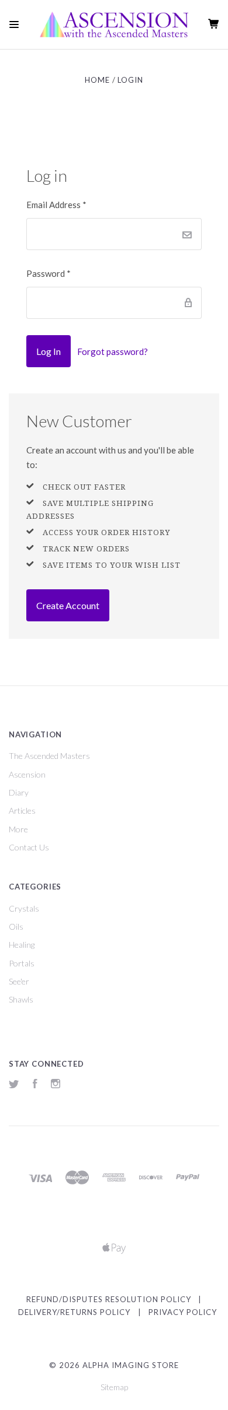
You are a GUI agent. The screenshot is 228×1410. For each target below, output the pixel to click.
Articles (22, 810)
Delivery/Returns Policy (74, 1312)
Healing (21, 945)
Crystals (24, 908)
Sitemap (114, 1387)
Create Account (67, 605)
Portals (21, 963)
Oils (16, 926)
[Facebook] (35, 1085)
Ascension (27, 774)
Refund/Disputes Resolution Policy (108, 1299)
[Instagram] (55, 1085)
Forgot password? (112, 351)
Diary (19, 792)
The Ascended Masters (49, 756)
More (18, 829)
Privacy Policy (182, 1312)
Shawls (21, 999)
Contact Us (29, 847)
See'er (19, 981)
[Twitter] (14, 1085)
